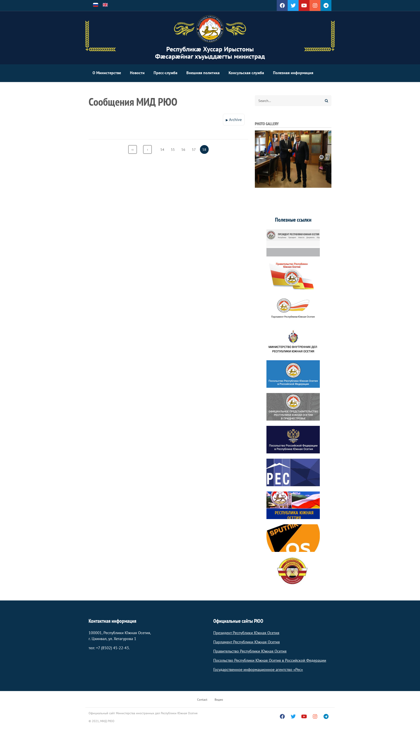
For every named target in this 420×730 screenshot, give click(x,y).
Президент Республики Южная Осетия (246, 632)
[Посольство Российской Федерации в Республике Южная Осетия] (293, 439)
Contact (202, 700)
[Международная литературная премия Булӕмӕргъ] (293, 571)
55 (174, 149)
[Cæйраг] (210, 29)
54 (163, 149)
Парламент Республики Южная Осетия (246, 641)
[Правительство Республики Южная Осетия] (293, 275)
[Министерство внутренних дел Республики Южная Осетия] (293, 341)
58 (205, 150)
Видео (219, 700)
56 (184, 149)
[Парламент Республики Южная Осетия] (293, 308)
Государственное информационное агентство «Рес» (258, 669)
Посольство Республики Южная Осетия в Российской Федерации (269, 660)
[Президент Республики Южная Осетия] (293, 242)
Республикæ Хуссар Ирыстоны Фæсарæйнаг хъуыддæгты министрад (210, 52)
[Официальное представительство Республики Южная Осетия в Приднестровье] (293, 407)
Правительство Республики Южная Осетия (250, 651)
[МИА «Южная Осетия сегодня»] (293, 505)
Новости (137, 72)
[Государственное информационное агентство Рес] (293, 472)
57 (195, 149)
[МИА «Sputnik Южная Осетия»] (293, 538)
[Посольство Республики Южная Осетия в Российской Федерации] (293, 374)
